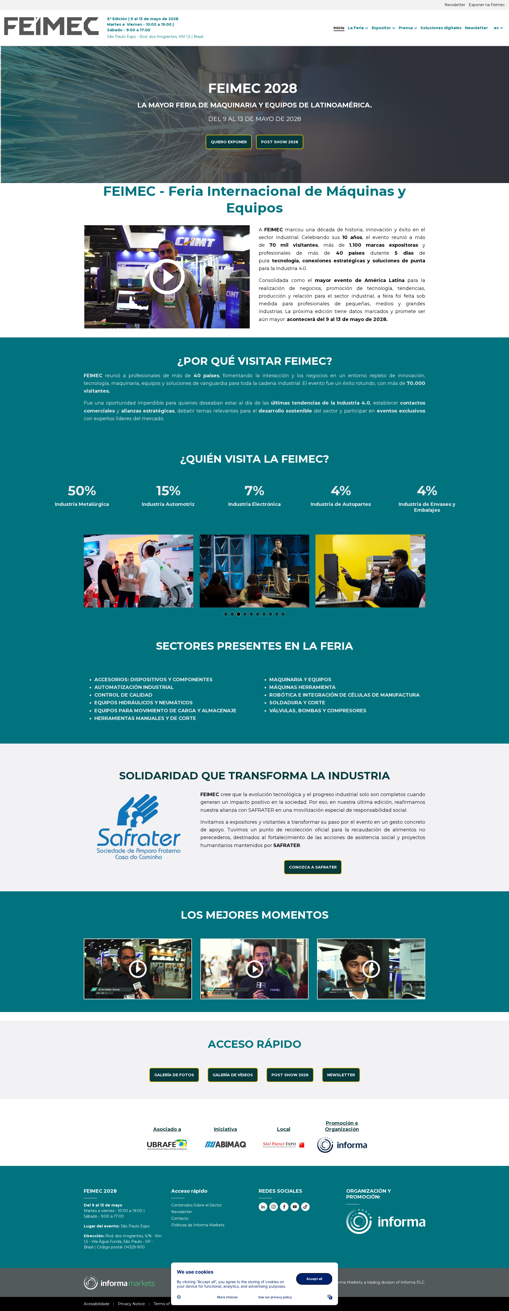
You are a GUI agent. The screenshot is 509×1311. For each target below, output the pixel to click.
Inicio (339, 27)
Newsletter (455, 4)
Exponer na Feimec (487, 4)
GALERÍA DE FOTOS (174, 1075)
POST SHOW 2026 (279, 142)
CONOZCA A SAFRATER (313, 867)
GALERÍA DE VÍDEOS (233, 1075)
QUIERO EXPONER (229, 142)
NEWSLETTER (341, 1075)
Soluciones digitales (441, 27)
